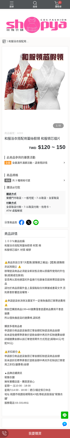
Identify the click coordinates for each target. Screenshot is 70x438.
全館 (7, 162)
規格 (7, 180)
